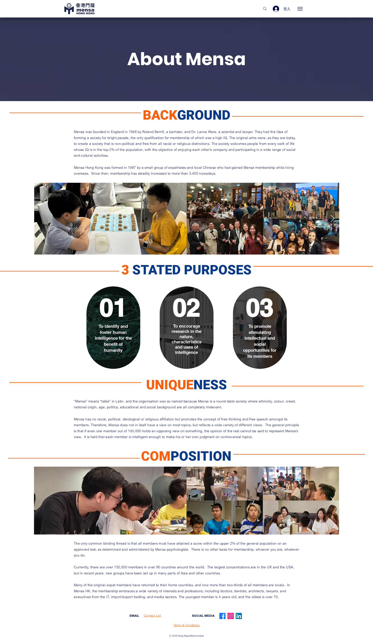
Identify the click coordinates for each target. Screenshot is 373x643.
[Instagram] (230, 616)
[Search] (265, 9)
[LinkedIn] (239, 616)
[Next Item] (332, 218)
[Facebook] (222, 616)
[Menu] (300, 9)
